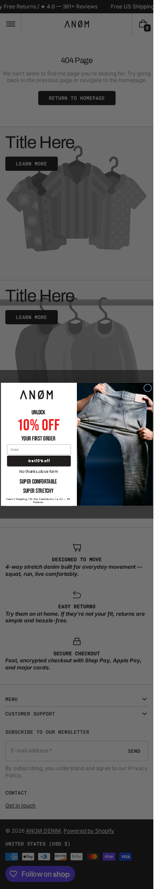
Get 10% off (38, 461)
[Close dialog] (147, 388)
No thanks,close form (39, 471)
